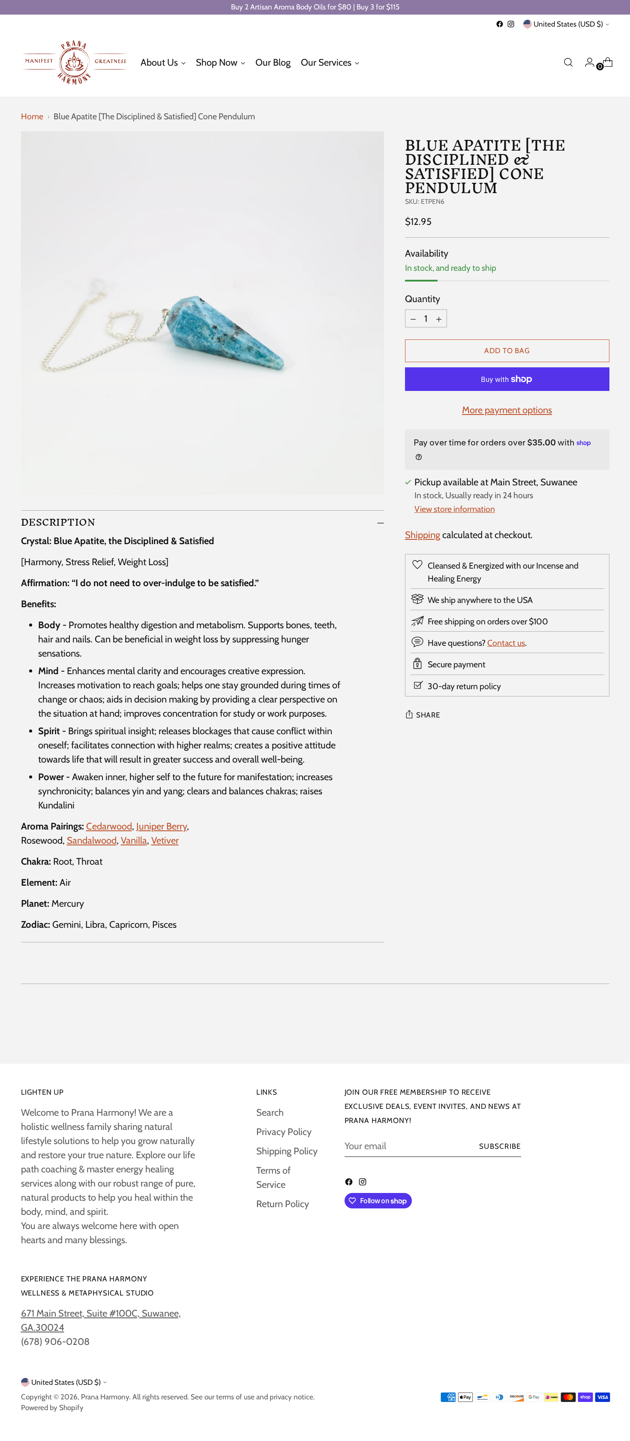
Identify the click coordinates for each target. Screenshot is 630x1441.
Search (270, 1112)
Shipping (422, 535)
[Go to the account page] (586, 62)
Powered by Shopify (52, 1407)
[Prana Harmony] (74, 62)
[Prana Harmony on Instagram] (511, 24)
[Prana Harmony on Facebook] (500, 24)
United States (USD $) (568, 24)
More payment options (507, 410)
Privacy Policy (284, 1132)
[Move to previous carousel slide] (582, 1034)
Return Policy (282, 1204)
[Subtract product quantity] (413, 318)
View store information (454, 509)
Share (428, 715)
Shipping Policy (287, 1151)
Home (32, 116)
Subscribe (500, 1146)
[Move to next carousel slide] (602, 1033)
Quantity (422, 299)
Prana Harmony (105, 1397)
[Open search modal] (568, 62)
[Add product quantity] (439, 318)
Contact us (506, 643)
